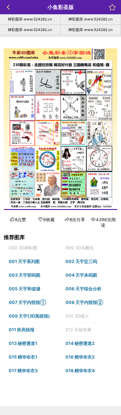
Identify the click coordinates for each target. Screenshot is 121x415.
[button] (32, 248)
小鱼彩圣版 (60, 7)
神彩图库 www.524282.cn (30, 19)
